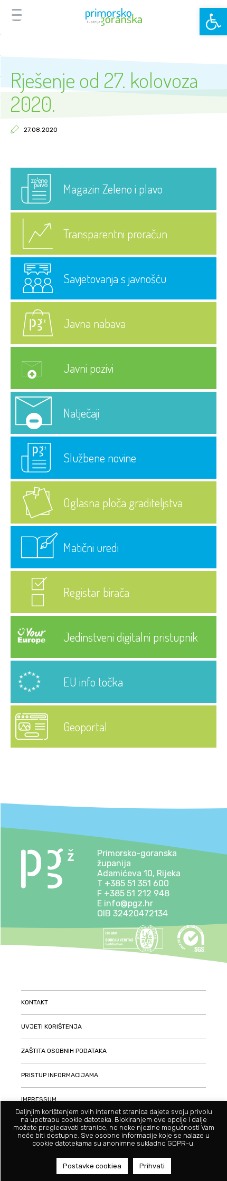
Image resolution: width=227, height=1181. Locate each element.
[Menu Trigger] (17, 14)
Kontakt (34, 1002)
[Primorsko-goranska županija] (113, 17)
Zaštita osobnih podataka (64, 1050)
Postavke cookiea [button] (92, 1166)
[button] (213, 21)
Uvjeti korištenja (51, 1026)
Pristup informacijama (59, 1075)
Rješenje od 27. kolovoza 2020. (104, 91)
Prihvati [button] (152, 1166)
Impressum (38, 1099)
